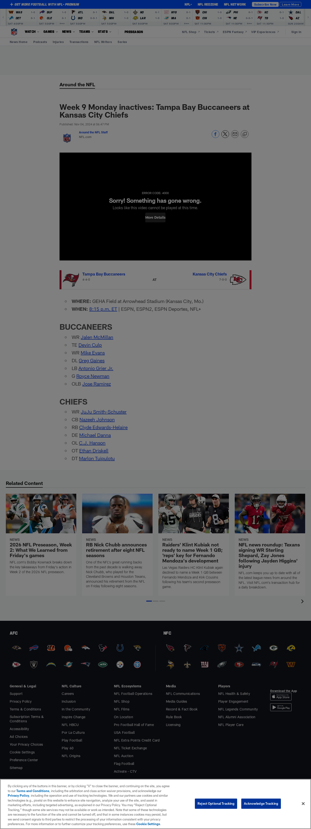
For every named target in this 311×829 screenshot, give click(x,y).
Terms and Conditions (32, 791)
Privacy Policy (18, 795)
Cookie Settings (148, 824)
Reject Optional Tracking (216, 803)
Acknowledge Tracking (261, 803)
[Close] (303, 803)
